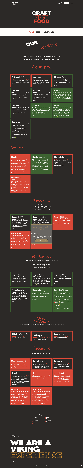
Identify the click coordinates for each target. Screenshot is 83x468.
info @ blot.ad (14, 461)
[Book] (36, 465)
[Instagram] (11, 436)
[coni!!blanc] (82, 465)
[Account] (43, 465)
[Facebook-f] (17, 436)
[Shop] (39, 465)
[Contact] (46, 465)
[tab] (31, 32)
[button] (60, 3)
